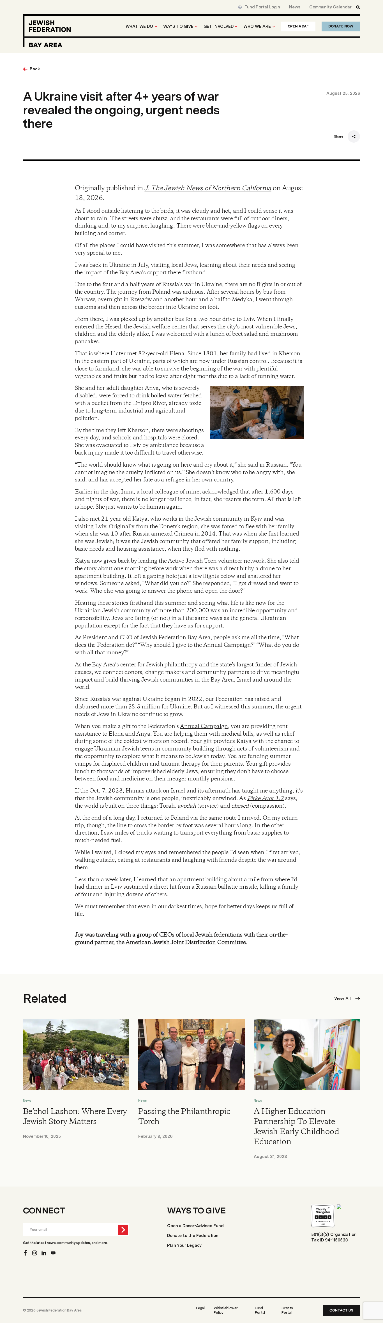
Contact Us (341, 1310)
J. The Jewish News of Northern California (207, 188)
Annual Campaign (204, 726)
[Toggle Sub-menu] (156, 26)
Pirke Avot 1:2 (265, 798)
